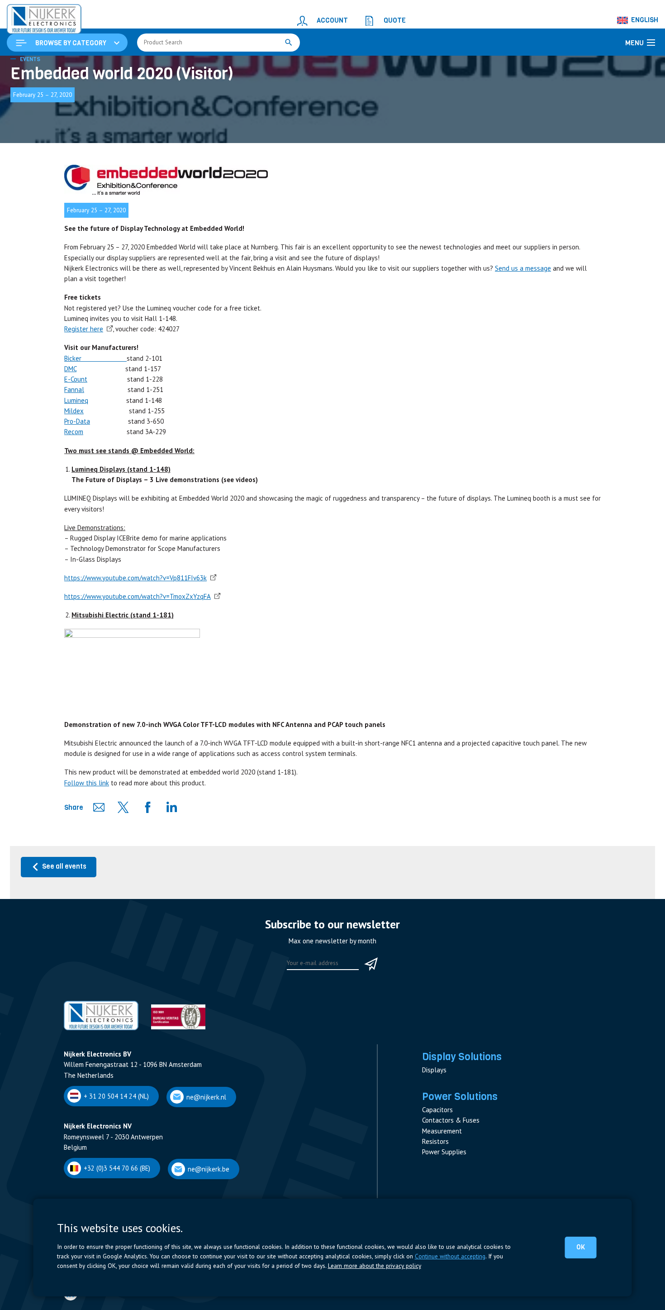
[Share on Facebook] (147, 863)
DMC (70, 424)
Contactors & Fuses (451, 1175)
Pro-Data (77, 477)
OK (582, 1247)
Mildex (74, 466)
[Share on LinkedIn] (172, 863)
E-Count (75, 434)
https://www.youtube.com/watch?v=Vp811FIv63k (135, 633)
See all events (65, 922)
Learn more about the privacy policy (374, 1266)
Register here (83, 384)
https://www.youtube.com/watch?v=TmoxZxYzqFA (137, 652)
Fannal (74, 445)
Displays (434, 1125)
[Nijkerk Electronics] (34, 16)
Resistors (435, 1197)
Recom (73, 487)
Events (30, 115)
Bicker (95, 414)
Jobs (70, 1299)
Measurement (442, 1186)
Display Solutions (462, 1112)
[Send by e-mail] (98, 863)
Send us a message (523, 324)
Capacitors (437, 1165)
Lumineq (76, 456)
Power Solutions (460, 1152)
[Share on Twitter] (123, 863)
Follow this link (86, 838)
